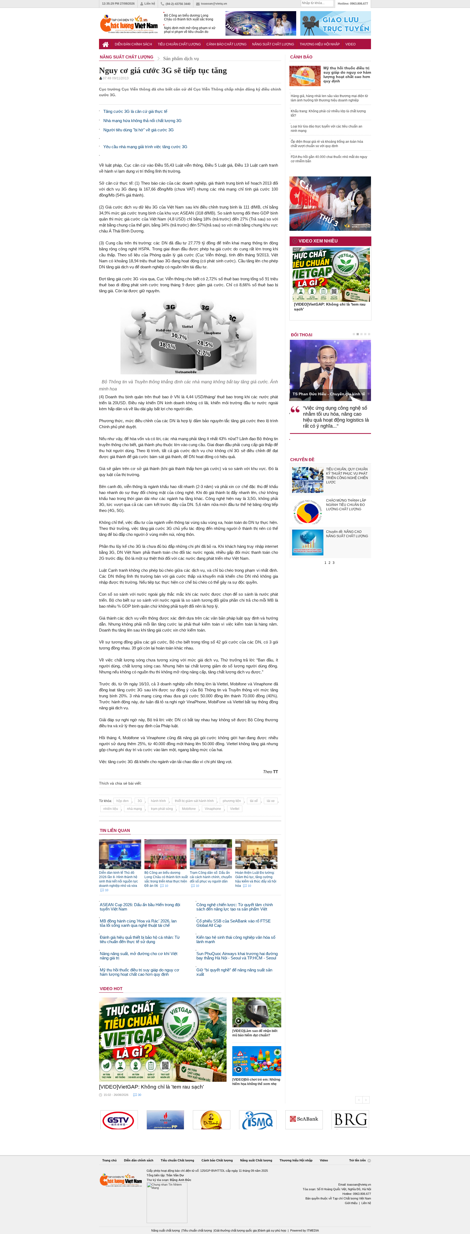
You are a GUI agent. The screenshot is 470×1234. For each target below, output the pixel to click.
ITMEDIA (313, 1230)
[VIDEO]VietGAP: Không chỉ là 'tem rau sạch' (151, 1087)
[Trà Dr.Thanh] (211, 1119)
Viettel (234, 809)
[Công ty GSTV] (119, 1119)
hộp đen (122, 801)
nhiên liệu (110, 809)
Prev (358, 1100)
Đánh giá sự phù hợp (272, 1230)
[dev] (165, 1119)
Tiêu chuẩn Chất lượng (179, 44)
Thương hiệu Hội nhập (320, 44)
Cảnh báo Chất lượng (226, 44)
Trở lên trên (358, 1160)
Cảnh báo (301, 57)
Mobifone (189, 809)
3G (140, 801)
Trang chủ (109, 1160)
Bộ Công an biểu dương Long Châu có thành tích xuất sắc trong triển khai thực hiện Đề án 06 (188, 17)
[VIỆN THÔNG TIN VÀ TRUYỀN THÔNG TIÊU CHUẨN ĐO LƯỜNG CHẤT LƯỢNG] (258, 1119)
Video (350, 44)
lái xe (271, 801)
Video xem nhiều (318, 241)
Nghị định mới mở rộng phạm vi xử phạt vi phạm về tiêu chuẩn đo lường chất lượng (189, 30)
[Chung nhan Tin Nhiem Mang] (235, 1195)
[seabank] (304, 1119)
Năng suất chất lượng (165, 1230)
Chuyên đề (302, 459)
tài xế (254, 801)
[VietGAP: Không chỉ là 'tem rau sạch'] (163, 1039)
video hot (111, 988)
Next (366, 1100)
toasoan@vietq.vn (214, 3)
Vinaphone (213, 809)
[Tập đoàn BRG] (350, 1119)
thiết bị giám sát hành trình (194, 801)
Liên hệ (149, 3)
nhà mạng (134, 809)
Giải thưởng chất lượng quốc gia (236, 1230)
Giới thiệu (351, 1203)
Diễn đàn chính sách (133, 44)
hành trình (158, 801)
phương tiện (232, 801)
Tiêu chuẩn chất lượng (197, 1230)
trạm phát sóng (162, 809)
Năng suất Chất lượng (273, 44)
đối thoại (301, 334)
